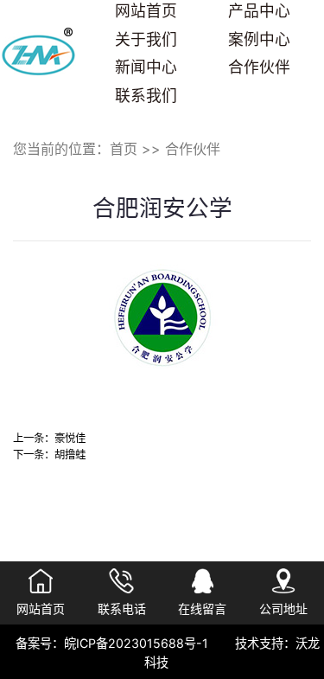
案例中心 (259, 39)
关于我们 (146, 39)
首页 (123, 148)
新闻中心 (146, 67)
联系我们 (146, 95)
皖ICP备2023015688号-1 (136, 643)
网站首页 (146, 11)
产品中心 (259, 11)
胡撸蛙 (70, 454)
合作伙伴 (259, 67)
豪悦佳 (70, 438)
